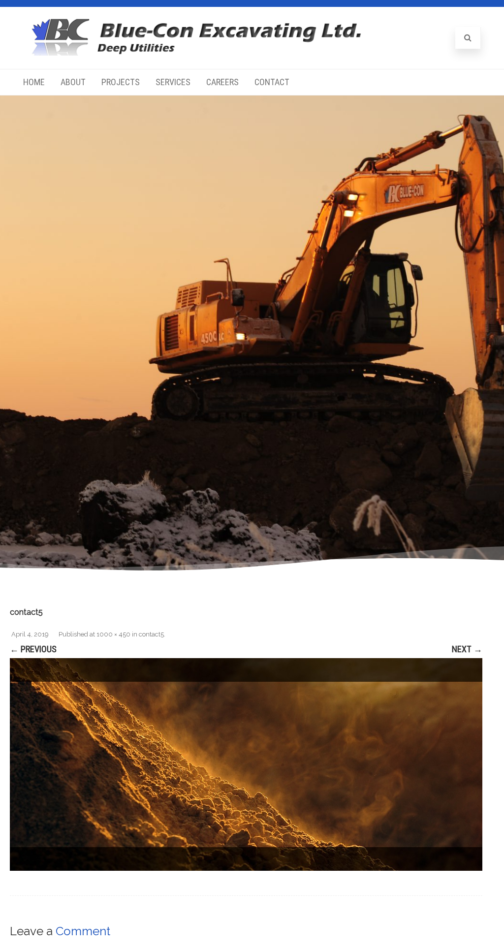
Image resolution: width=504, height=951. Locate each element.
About (73, 82)
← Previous (33, 649)
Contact (271, 82)
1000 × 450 (113, 634)
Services (173, 82)
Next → (467, 649)
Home (34, 82)
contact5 (151, 634)
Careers (222, 82)
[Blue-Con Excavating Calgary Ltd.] (196, 52)
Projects (120, 82)
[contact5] (246, 764)
